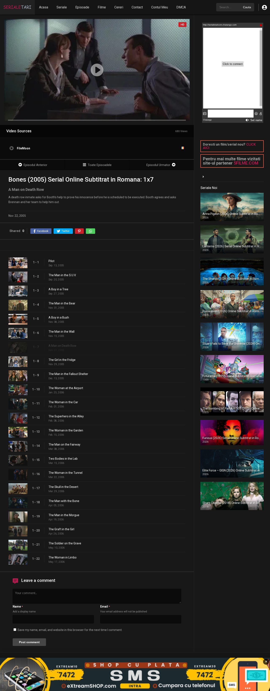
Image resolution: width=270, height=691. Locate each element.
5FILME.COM (246, 163)
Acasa (43, 7)
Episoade (82, 7)
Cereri (118, 7)
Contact (137, 7)
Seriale (62, 7)
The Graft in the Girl (61, 529)
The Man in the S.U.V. (62, 275)
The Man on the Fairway (64, 444)
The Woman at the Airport (66, 388)
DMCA (181, 7)
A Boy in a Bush (59, 317)
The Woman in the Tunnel (65, 472)
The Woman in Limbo (63, 557)
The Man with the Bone (64, 501)
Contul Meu (159, 7)
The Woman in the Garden (66, 430)
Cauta (247, 7)
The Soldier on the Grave (65, 543)
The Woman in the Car (63, 402)
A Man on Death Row (62, 345)
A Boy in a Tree (58, 289)
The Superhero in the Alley (66, 416)
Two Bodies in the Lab (63, 458)
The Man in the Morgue (64, 515)
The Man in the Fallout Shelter (68, 374)
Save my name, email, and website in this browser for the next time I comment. (70, 630)
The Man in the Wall (61, 331)
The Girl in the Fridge (62, 360)
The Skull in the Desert (63, 487)
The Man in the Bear (62, 303)
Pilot (51, 261)
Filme (102, 7)
